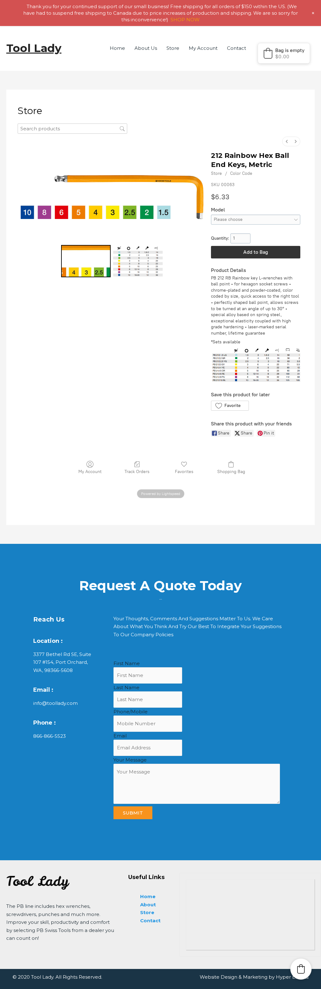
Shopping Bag (231, 471)
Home (117, 48)
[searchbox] (72, 128)
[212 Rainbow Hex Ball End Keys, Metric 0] (86, 261)
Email (120, 736)
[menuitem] (286, 141)
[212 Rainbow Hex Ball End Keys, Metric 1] (138, 261)
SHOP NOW (185, 20)
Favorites (184, 471)
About (148, 905)
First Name (126, 663)
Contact (236, 48)
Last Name (126, 687)
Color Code (241, 173)
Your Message (130, 760)
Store (172, 48)
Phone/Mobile (130, 712)
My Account (203, 48)
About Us (145, 48)
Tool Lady (33, 48)
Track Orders (137, 471)
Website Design (218, 977)
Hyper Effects (292, 977)
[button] (284, 53)
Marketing (255, 977)
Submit (133, 813)
